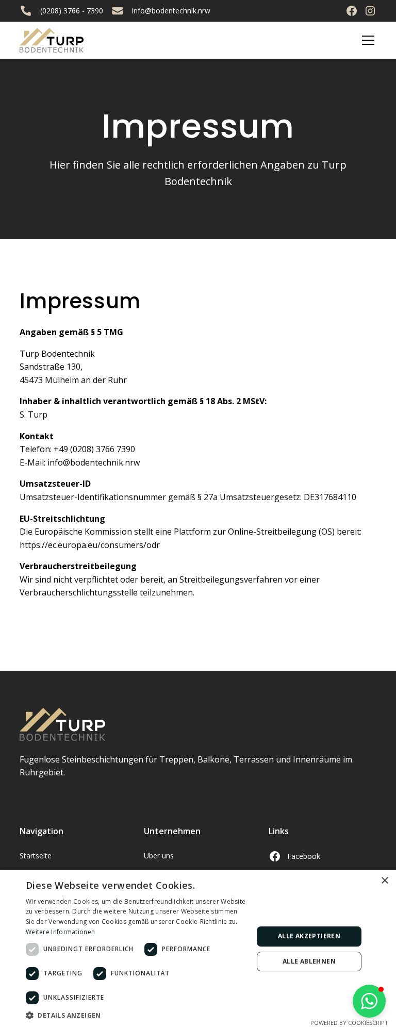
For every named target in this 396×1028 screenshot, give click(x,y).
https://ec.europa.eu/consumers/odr (90, 545)
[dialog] (198, 949)
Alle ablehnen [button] (309, 961)
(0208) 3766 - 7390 (71, 10)
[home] (52, 40)
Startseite (36, 855)
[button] (366, 40)
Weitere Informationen (60, 931)
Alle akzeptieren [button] (309, 936)
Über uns (159, 855)
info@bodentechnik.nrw (171, 10)
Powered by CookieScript (349, 1022)
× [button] (384, 881)
